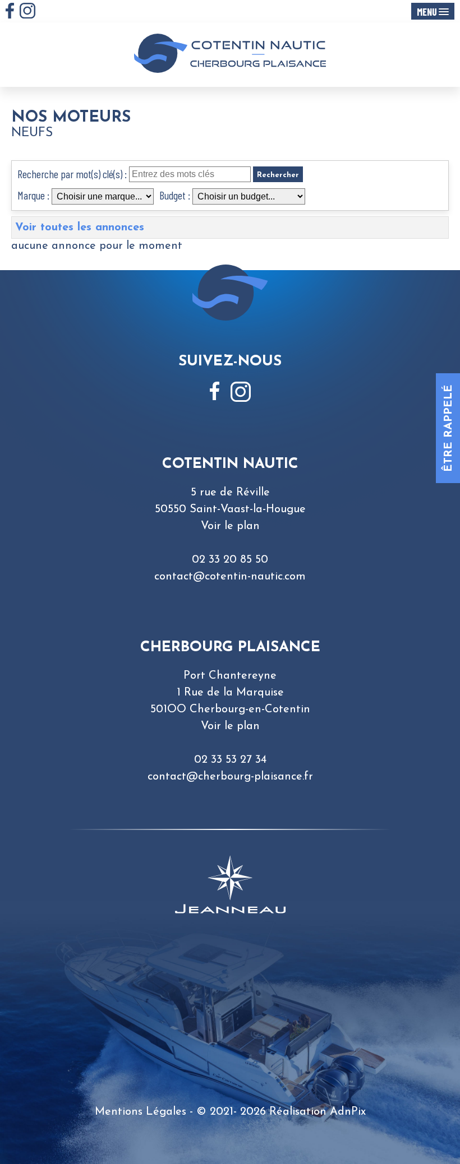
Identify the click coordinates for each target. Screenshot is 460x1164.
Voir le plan (230, 526)
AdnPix (348, 1111)
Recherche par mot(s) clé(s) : (72, 173)
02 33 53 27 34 (230, 760)
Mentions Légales (140, 1111)
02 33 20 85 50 (230, 559)
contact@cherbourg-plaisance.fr (230, 776)
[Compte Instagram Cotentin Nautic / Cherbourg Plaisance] (27, 10)
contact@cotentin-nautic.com (230, 576)
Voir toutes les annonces (79, 227)
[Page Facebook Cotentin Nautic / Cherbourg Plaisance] (10, 10)
